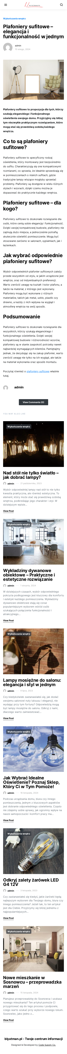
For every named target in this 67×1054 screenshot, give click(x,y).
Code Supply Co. (47, 1045)
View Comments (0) (33, 402)
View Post (8, 511)
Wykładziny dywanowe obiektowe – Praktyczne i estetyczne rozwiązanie (29, 575)
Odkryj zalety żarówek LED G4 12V (31, 882)
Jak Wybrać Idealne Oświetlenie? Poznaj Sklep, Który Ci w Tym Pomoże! (31, 782)
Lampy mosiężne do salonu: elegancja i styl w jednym (32, 682)
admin (18, 45)
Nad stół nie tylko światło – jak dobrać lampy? (30, 475)
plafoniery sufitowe (38, 371)
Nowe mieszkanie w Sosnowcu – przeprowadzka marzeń (32, 982)
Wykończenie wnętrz (14, 18)
